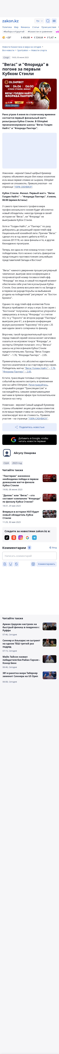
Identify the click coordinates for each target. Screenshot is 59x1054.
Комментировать (46, 564)
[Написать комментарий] (29, 556)
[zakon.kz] (10, 20)
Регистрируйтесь (38, 384)
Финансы (25, 27)
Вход (54, 547)
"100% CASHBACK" (23, 186)
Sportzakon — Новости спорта (32, 50)
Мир (16, 27)
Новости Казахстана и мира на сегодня (21, 46)
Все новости (8, 50)
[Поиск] (47, 20)
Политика (7, 27)
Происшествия (48, 27)
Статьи (35, 27)
